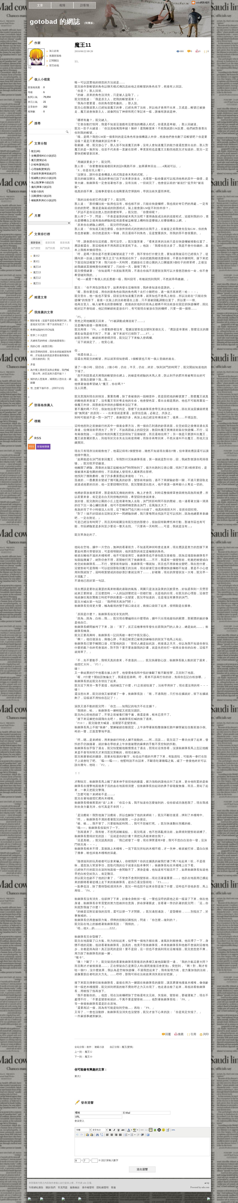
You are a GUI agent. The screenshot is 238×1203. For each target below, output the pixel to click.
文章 (40, 5)
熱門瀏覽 (35, 248)
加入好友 (54, 51)
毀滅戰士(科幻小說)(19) (43, 178)
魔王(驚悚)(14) (38, 160)
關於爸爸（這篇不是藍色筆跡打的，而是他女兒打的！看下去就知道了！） (50, 322)
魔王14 (37, 266)
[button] (83, 1130)
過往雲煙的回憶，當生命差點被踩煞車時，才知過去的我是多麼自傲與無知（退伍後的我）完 (50, 355)
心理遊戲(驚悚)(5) (40, 169)
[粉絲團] (29, 1198)
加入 (191, 1200)
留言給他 (54, 65)
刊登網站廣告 (36, 1187)
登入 (185, 1200)
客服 (113, 1187)
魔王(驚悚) (127, 1047)
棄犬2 (78, 1076)
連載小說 (99, 1047)
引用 (193, 1034)
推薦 (181, 1034)
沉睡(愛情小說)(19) (41, 195)
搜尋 (67, 131)
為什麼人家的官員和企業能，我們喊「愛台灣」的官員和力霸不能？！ (49, 371)
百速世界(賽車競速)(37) (43, 173)
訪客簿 (84, 5)
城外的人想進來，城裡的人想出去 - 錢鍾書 (50, 381)
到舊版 (89, 23)
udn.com (205, 1187)
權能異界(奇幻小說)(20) (43, 200)
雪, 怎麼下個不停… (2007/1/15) (47, 388)
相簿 (62, 5)
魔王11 (37, 283)
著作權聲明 (88, 1187)
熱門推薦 (65, 248)
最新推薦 (65, 242)
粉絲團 (35, 1200)
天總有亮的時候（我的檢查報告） (48, 340)
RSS (31, 446)
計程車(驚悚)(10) (40, 164)
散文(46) (35, 151)
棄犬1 (36, 261)
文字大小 (97, 1130)
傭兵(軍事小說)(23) (41, 187)
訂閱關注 (54, 60)
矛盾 (32, 364)
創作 (89, 1047)
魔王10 (88, 1056)
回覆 (168, 1034)
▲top (206, 1183)
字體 (78, 1130)
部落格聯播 (43, 446)
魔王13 (37, 272)
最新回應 (50, 242)
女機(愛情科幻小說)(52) (43, 155)
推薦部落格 (55, 55)
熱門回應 (50, 248)
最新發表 (35, 242)
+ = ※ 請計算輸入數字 (99, 1160)
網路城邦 (201, 1200)
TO (29, 67)
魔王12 (88, 1051)
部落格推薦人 (43, 405)
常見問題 (62, 1187)
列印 (206, 1034)
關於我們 (50, 1187)
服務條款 (75, 1187)
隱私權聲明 (103, 1187)
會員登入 (79, 1120)
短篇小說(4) (37, 191)
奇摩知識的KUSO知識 (42, 329)
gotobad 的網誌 (55, 21)
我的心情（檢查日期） (42, 346)
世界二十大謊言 (38, 335)
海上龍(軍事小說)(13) (42, 182)
